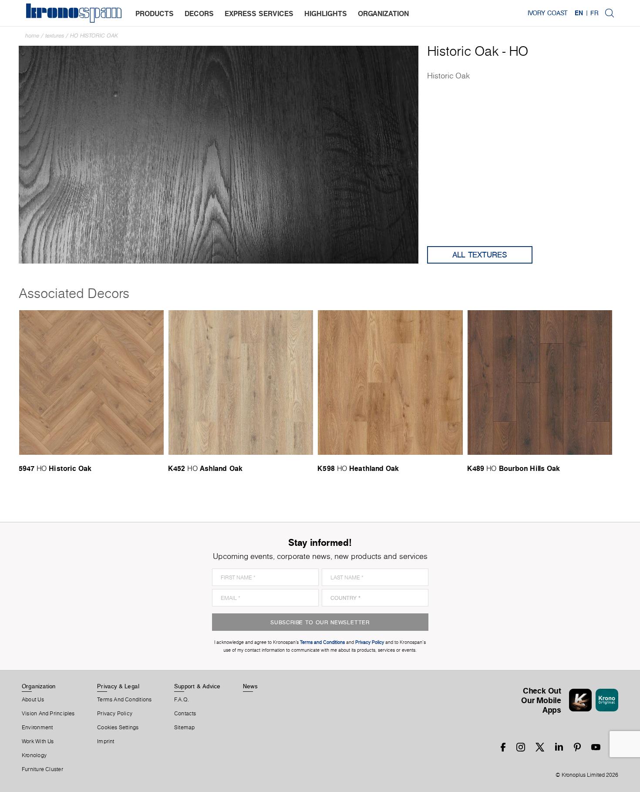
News (250, 686)
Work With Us (38, 741)
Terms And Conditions (124, 699)
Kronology (34, 755)
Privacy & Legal (118, 686)
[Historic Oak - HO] (218, 154)
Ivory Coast (548, 13)
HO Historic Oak (94, 35)
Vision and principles (48, 713)
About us (33, 699)
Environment (37, 727)
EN (579, 13)
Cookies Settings (118, 727)
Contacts (185, 713)
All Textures (479, 254)
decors (199, 13)
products (154, 13)
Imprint (106, 741)
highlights (325, 13)
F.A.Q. (181, 699)
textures (54, 35)
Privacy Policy (114, 713)
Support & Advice (197, 686)
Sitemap (184, 727)
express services (259, 13)
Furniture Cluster (42, 769)
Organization (39, 686)
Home (32, 35)
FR (594, 13)
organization (383, 13)
